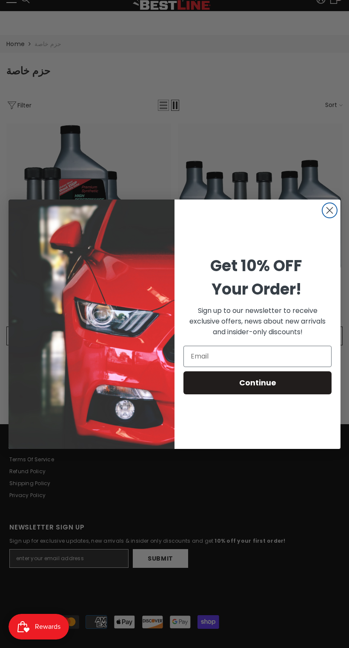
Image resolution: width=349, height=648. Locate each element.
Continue (257, 382)
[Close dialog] (329, 210)
